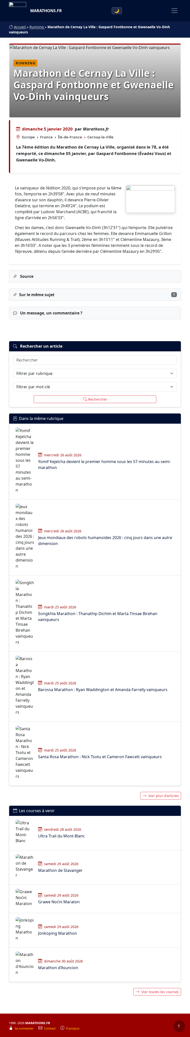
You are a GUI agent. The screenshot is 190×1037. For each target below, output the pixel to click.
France (46, 136)
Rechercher (97, 399)
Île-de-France (70, 136)
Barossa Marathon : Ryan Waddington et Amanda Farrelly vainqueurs (102, 689)
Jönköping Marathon (57, 933)
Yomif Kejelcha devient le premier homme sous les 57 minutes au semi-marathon (104, 464)
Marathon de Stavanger (60, 870)
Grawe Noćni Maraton (59, 902)
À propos (72, 1028)
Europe (28, 136)
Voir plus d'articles (163, 795)
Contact (50, 1028)
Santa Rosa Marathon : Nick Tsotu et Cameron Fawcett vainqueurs (100, 756)
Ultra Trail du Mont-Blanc (61, 836)
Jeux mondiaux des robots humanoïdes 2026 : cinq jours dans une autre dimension (105, 540)
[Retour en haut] (179, 1026)
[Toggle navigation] (174, 10)
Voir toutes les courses (160, 991)
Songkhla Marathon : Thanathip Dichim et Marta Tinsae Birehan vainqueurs (97, 616)
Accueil (20, 27)
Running (37, 27)
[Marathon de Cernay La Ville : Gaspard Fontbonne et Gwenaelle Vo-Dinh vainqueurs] (150, 199)
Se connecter (24, 1028)
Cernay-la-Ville (100, 136)
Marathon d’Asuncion (58, 967)
